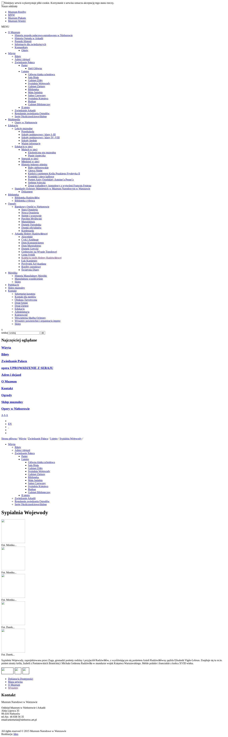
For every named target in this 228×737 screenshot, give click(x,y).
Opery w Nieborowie (15, 408)
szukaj (4, 332)
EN (10, 423)
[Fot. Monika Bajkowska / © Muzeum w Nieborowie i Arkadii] (13, 542)
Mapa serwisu (15, 681)
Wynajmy (13, 687)
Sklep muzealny (12, 402)
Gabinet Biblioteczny (39, 492)
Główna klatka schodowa (41, 462)
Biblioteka (33, 477)
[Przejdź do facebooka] (8, 426)
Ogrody (6, 395)
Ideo (16, 734)
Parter (24, 456)
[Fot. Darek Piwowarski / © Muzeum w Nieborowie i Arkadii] (13, 624)
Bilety (5, 354)
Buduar (32, 489)
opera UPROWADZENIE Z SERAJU (27, 368)
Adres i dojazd (11, 375)
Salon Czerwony (37, 483)
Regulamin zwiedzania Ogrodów (32, 501)
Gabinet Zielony (36, 474)
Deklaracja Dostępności (20, 678)
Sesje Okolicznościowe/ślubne (31, 504)
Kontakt (7, 388)
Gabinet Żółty (35, 468)
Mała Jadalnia (35, 480)
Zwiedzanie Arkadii (25, 498)
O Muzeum (9, 381)
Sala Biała (33, 465)
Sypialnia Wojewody (71, 438)
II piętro (25, 495)
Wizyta (6, 347)
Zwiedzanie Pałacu (14, 361)
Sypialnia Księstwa (38, 486)
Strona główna (9, 438)
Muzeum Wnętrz (17, 21)
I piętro (54, 438)
